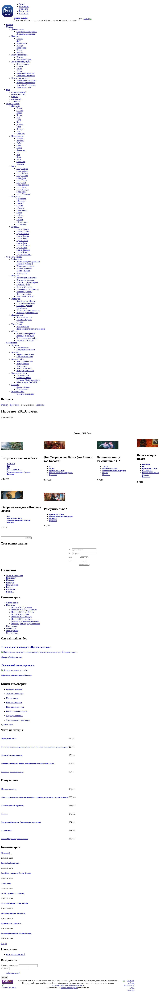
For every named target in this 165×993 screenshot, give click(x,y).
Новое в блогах (23, 387)
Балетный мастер (24, 317)
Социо (19, 71)
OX (50, 466)
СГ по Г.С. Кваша (14, 257)
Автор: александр (24, 368)
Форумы (15, 345)
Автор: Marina (22, 364)
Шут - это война (23, 294)
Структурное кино (24, 357)
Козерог (19, 138)
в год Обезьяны (23, 194)
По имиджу (11, 578)
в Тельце (20, 208)
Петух (19, 108)
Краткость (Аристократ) (27, 282)
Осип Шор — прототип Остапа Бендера (16, 873)
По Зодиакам (17, 136)
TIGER (52, 469)
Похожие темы (17, 391)
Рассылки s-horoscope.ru (16, 711)
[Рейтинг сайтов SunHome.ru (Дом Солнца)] (128, 990)
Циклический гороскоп (26, 80)
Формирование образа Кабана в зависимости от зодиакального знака (27, 763)
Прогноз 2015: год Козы (21, 619)
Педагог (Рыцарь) (24, 287)
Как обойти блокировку (10, 863)
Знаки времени (12, 103)
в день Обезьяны (23, 254)
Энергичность (22, 64)
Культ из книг (6, 830)
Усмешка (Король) (24, 292)
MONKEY (53, 519)
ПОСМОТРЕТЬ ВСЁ (15, 954)
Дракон (19, 124)
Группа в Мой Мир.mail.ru (28, 380)
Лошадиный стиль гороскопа (18, 665)
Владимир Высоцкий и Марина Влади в (16, 933)
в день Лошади (23, 250)
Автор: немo (21, 366)
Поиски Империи (24, 268)
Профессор (21, 48)
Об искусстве (12, 631)
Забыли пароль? (13, 973)
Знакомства (24, 6)
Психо (19, 69)
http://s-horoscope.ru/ (69, 988)
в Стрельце (21, 224)
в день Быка (21, 238)
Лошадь (19, 129)
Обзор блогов (22, 389)
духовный (15, 101)
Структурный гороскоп (26, 31)
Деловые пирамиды (25, 336)
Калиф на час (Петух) (25, 301)
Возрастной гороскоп (25, 83)
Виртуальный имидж (25, 34)
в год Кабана (22, 173)
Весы (18, 159)
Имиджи (15, 36)
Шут (18, 41)
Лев (18, 155)
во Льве (19, 215)
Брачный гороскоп (24, 264)
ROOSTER (11, 464)
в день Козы (21, 252)
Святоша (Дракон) (24, 306)
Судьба (19, 66)
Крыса (19, 115)
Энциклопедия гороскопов (28, 261)
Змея (18, 127)
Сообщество (11, 343)
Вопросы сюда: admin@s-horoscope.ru (68, 985)
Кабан (19, 113)
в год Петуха (22, 168)
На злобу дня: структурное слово (25, 624)
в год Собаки (22, 171)
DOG (8, 466)
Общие (14, 331)
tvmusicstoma (6, 883)
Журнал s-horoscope (25, 354)
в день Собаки (22, 231)
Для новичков (17, 29)
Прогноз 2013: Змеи (14, 470)
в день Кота (21, 243)
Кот (18, 122)
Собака (19, 110)
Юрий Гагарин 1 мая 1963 (11, 923)
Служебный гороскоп (26, 85)
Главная (9, 24)
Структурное (12, 633)
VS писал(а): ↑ (6, 853)
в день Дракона (23, 245)
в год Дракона (22, 185)
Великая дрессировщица (27, 312)
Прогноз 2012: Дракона (21, 607)
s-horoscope (11, 628)
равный (14, 96)
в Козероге (21, 199)
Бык (18, 117)
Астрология (21, 273)
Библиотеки (16, 259)
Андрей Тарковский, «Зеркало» (13, 913)
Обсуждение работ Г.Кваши (12, 675)
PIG (8, 468)
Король (19, 38)
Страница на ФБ (23, 378)
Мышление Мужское (25, 76)
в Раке (19, 213)
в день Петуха (22, 229)
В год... (14, 166)
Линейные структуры (20, 62)
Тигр (18, 120)
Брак (8, 90)
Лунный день (7, 724)
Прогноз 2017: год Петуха (22, 612)
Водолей (20, 141)
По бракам (10, 580)
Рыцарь (19, 45)
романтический (18, 94)
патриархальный (18, 92)
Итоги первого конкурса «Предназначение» (26, 647)
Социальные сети (19, 373)
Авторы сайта (17, 359)
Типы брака (16, 324)
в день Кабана (22, 234)
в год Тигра (21, 180)
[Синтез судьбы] (7, 11)
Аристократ (21, 43)
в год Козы (21, 192)
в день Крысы (22, 236)
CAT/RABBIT (147, 471)
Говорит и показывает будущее (18, 472)
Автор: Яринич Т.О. (25, 371)
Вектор (19, 52)
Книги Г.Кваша (23, 271)
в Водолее (20, 201)
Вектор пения (22, 326)
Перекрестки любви (25, 340)
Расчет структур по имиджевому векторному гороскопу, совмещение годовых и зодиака (34, 747)
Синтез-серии (12, 603)
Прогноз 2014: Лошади (21, 617)
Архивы (15, 352)
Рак (18, 152)
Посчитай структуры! (84, 564)
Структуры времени (20, 78)
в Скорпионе (22, 222)
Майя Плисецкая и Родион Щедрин (14, 903)
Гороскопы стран (23, 87)
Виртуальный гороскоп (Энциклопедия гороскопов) (21, 822)
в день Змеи (21, 247)
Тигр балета (21, 308)
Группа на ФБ (22, 375)
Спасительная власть (25, 303)
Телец (19, 148)
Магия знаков (12, 698)
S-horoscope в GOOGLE (27, 382)
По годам (15, 106)
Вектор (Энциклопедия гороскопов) (14, 839)
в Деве (19, 217)
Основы (9, 27)
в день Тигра (22, 240)
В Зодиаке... (16, 196)
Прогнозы (14, 405)
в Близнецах (21, 210)
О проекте (23, 9)
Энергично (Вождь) (25, 296)
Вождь (19, 50)
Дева (18, 157)
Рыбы (19, 143)
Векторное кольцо (19, 55)
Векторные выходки (25, 280)
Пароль (5, 968)
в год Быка (21, 178)
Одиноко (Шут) (23, 285)
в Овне (19, 206)
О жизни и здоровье (25, 394)
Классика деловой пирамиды (12, 772)
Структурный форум (25, 350)
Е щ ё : (4, 944)
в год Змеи (21, 187)
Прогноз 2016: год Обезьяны (24, 610)
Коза (18, 131)
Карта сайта (24, 11)
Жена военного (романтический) (30, 329)
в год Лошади (22, 189)
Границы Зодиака (24, 319)
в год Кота (21, 182)
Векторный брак (23, 59)
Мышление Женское (25, 73)
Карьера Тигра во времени (11, 755)
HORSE (105, 473)
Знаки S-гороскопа (14, 575)
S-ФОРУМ (23, 13)
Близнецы (20, 150)
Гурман (19, 322)
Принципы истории (25, 266)
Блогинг (15, 384)
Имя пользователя (9, 965)
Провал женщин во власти (28, 310)
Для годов (15, 299)
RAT (8, 516)
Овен (18, 145)
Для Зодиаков (17, 315)
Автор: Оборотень (24, 361)
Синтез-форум (22, 347)
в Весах (19, 220)
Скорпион (20, 162)
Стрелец (20, 164)
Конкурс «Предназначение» (11, 657)
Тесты (21, 4)
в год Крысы (22, 175)
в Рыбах (20, 203)
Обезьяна (20, 134)
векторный (16, 99)
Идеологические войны (26, 338)
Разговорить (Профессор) (27, 289)
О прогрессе (11, 626)
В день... (15, 227)
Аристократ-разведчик (26, 278)
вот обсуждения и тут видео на (12, 893)
